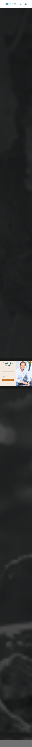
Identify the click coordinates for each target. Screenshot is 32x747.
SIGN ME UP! (8, 379)
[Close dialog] (30, 362)
